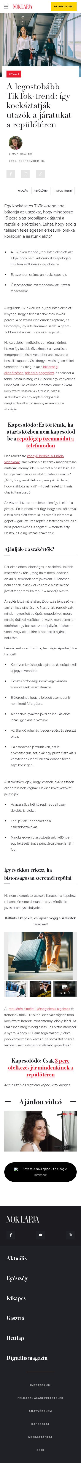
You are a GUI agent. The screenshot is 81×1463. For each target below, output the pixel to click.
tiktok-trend (63, 190)
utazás (23, 190)
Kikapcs (16, 1298)
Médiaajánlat (40, 1437)
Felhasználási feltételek (40, 1398)
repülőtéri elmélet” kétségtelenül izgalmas (39, 1009)
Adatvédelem (40, 1411)
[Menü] (5, 6)
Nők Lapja (22, 6)
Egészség (16, 1278)
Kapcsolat (40, 1424)
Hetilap (15, 1338)
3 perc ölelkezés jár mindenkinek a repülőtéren (40, 1067)
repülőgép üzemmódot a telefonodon (45, 441)
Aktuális (14, 74)
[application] (40, 1131)
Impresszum (40, 1385)
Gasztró (15, 1318)
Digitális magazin (27, 1357)
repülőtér (41, 190)
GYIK (40, 1450)
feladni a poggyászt (39, 373)
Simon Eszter (20, 153)
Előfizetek (63, 6)
